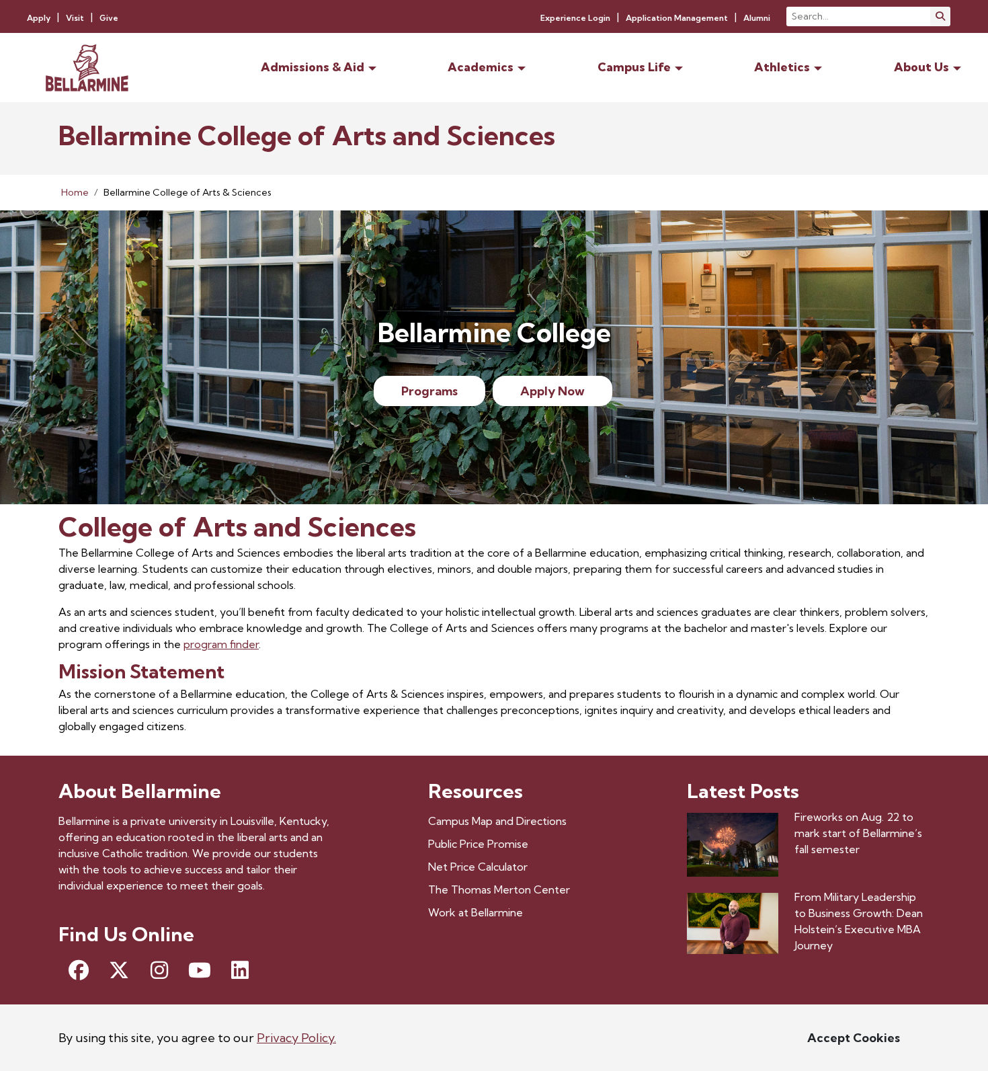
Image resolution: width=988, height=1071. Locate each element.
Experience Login (575, 18)
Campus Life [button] (634, 67)
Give (108, 18)
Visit (75, 18)
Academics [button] (480, 67)
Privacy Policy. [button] (296, 1037)
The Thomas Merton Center (499, 889)
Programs (429, 391)
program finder (221, 644)
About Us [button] (921, 67)
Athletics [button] (782, 67)
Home (75, 192)
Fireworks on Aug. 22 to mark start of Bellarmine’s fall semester (858, 833)
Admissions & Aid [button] (312, 67)
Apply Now (552, 391)
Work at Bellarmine (475, 912)
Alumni (756, 18)
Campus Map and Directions (497, 821)
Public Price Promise (478, 843)
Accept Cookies (853, 1037)
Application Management (677, 18)
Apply (38, 18)
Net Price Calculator (478, 866)
